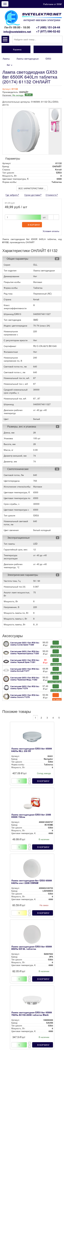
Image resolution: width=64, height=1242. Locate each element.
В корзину (34, 224)
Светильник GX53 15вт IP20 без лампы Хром (24, 687)
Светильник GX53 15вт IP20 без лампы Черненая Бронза (24, 652)
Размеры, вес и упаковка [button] (21, 426)
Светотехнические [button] (18, 469)
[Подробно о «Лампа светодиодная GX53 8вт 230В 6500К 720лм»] (32, 803)
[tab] (32, 259)
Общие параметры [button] (17, 258)
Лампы (6, 58)
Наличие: (17, 95)
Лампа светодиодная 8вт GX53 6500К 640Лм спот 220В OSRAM (31, 881)
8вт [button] (9, 64)
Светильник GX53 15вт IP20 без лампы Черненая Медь (24, 678)
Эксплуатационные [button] (18, 537)
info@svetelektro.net (17, 32)
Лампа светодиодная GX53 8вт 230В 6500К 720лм (31, 815)
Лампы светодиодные (27, 58)
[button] (5, 39)
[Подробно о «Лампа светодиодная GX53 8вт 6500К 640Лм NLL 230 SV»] (32, 737)
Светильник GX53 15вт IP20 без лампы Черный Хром (24, 661)
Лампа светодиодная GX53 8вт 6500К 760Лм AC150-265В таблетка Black (31, 1013)
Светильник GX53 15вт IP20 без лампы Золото (24, 696)
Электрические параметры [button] (22, 575)
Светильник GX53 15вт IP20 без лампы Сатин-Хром (24, 643)
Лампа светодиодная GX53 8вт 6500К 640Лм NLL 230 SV (31, 749)
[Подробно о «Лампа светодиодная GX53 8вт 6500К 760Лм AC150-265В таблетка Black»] (32, 1001)
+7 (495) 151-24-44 (48, 27)
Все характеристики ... (32, 188)
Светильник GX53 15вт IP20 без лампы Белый (24, 669)
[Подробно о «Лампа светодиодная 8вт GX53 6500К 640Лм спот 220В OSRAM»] (32, 869)
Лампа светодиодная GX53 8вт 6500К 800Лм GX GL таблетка (31, 947)
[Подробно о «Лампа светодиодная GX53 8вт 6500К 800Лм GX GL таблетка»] (32, 935)
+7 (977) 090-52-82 (48, 31)
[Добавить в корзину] (56, 643)
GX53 (48, 58)
